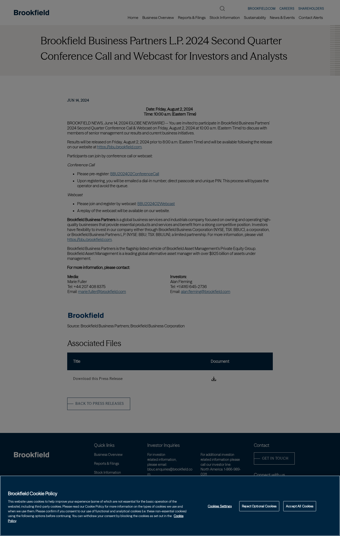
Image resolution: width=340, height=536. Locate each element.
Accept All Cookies (299, 506)
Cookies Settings (220, 506)
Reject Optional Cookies (259, 506)
